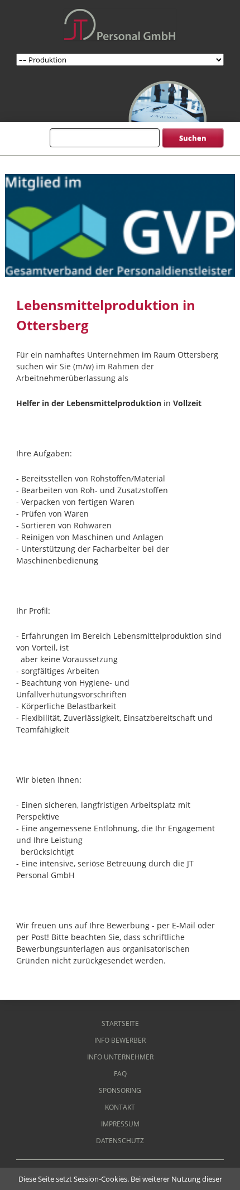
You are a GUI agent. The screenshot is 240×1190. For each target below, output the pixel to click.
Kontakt (120, 1107)
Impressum (120, 1124)
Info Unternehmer (120, 1057)
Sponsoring (120, 1090)
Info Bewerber (120, 1040)
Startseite (120, 1023)
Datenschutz (120, 1140)
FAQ (120, 1073)
